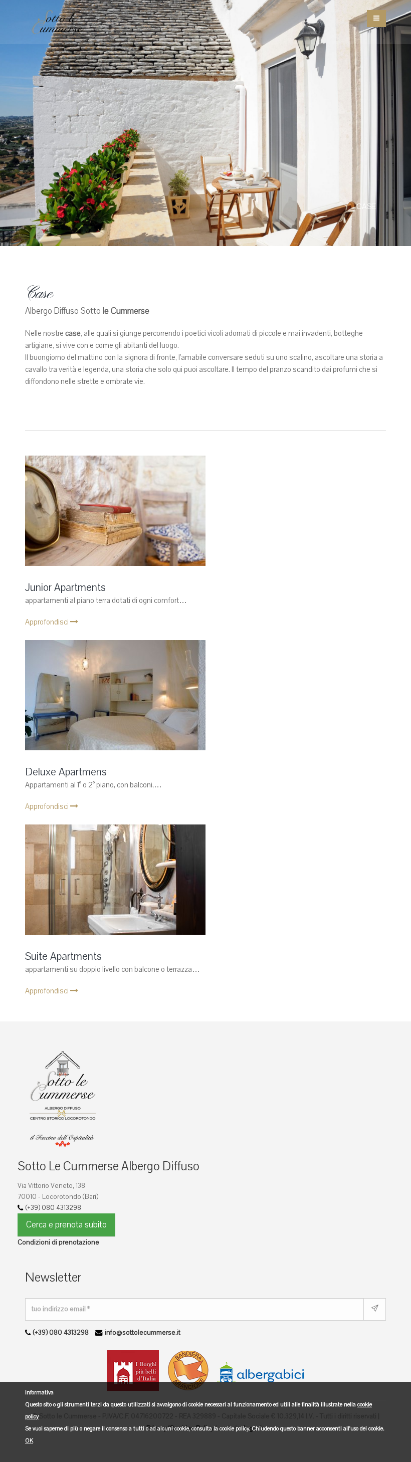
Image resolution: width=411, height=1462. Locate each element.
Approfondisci (47, 622)
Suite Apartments (63, 956)
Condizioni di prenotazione (58, 1242)
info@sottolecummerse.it (142, 1332)
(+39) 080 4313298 (53, 1207)
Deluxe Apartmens (66, 772)
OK (29, 1440)
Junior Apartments (65, 587)
